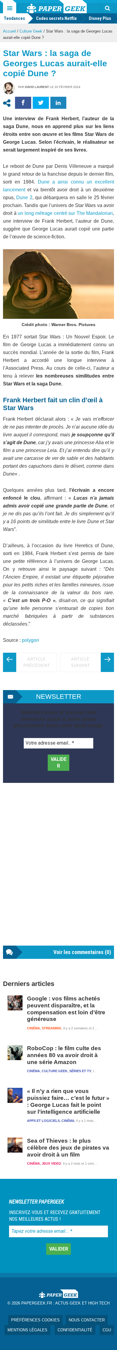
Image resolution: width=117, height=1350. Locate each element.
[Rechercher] (107, 8)
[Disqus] (58, 870)
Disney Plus (100, 18)
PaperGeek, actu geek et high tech (57, 6)
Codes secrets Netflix (56, 18)
